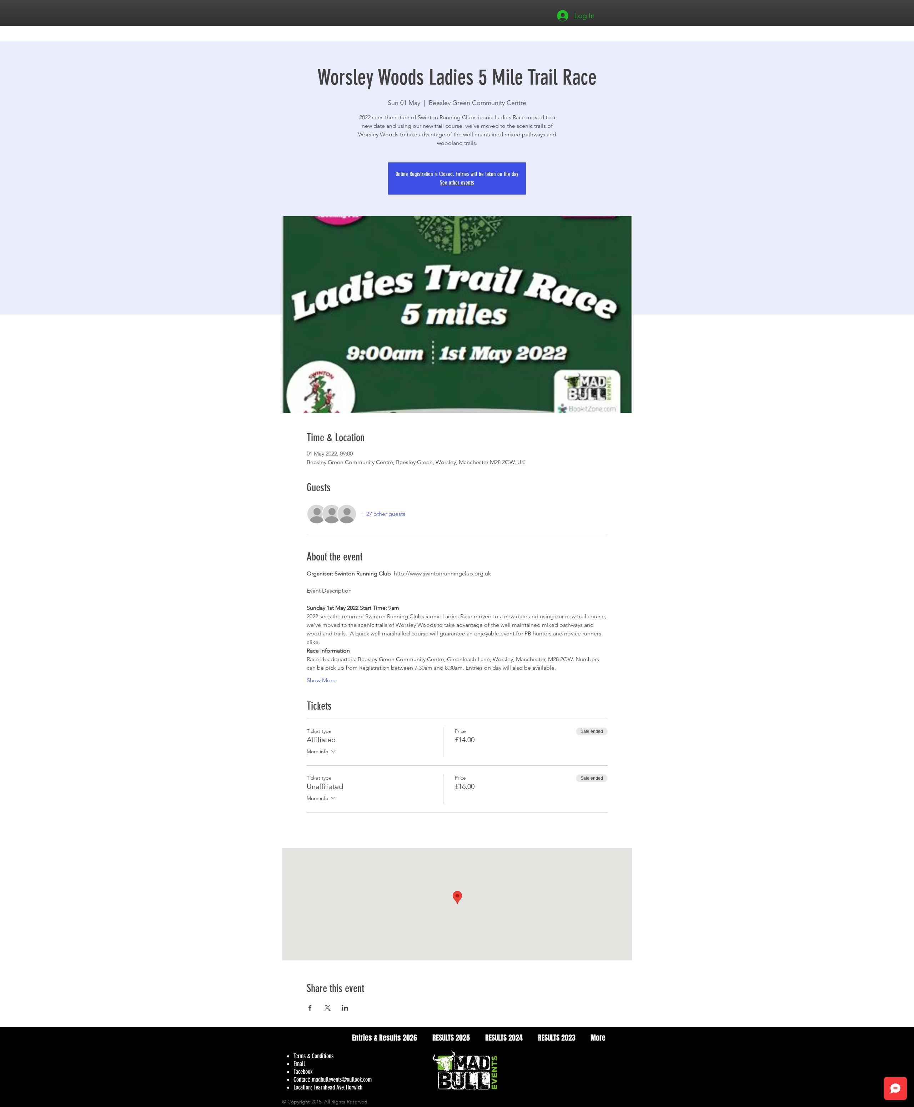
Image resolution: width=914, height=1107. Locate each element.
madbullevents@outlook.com (342, 1079)
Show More (321, 680)
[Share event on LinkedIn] (345, 1008)
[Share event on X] (327, 1008)
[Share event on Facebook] (310, 1008)
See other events (457, 182)
